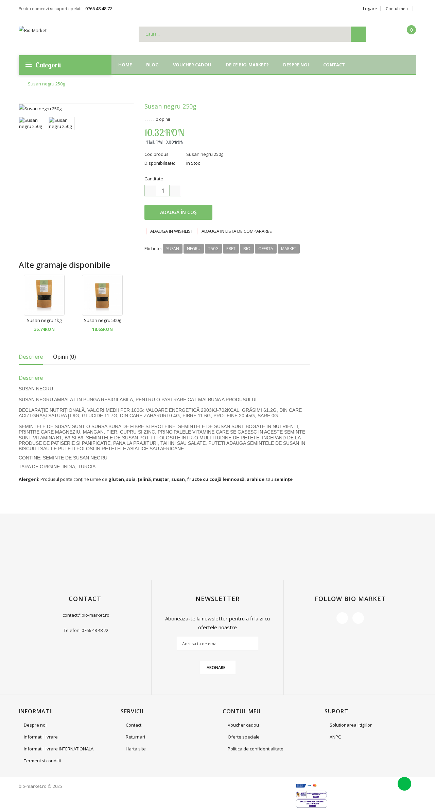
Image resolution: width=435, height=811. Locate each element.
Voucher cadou (243, 725)
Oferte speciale (244, 737)
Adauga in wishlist (171, 231)
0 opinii (163, 119)
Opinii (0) (64, 356)
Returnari (135, 737)
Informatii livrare (41, 737)
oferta (265, 249)
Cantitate (153, 179)
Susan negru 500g (102, 320)
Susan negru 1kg (44, 320)
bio (246, 249)
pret (231, 249)
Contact (133, 725)
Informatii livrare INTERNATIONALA (58, 749)
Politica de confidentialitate (255, 749)
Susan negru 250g (46, 84)
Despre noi (35, 725)
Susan (172, 249)
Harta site (136, 749)
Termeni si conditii (42, 761)
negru (194, 249)
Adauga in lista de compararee (237, 231)
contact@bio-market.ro (86, 615)
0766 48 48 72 (98, 8)
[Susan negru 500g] (102, 294)
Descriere (31, 356)
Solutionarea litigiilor (351, 725)
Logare (370, 8)
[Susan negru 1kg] (44, 294)
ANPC (335, 737)
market (288, 249)
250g (213, 249)
